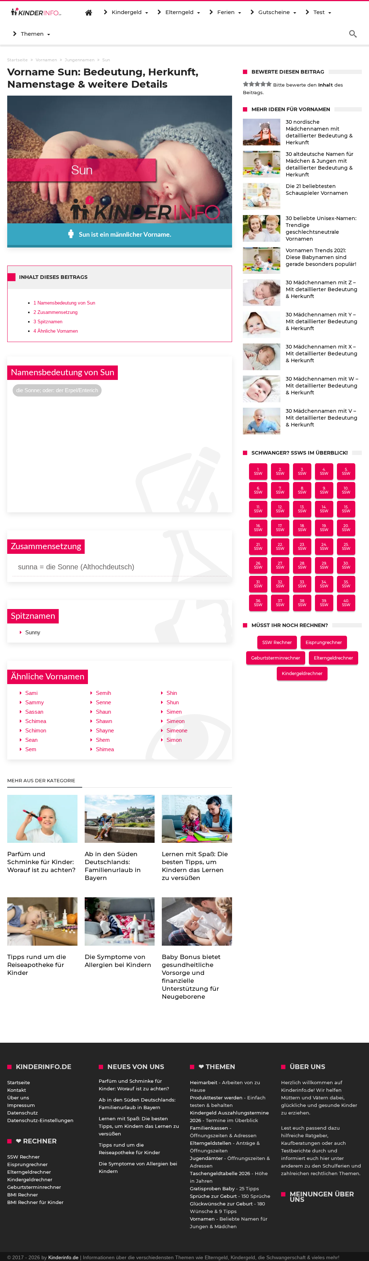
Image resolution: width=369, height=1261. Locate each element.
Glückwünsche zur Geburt (221, 1204)
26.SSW (258, 565)
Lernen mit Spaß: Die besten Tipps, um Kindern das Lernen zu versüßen (139, 1126)
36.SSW (258, 603)
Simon (174, 740)
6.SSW (258, 490)
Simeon (175, 721)
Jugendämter (206, 1158)
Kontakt (16, 1090)
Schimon (35, 730)
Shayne (105, 730)
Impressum (21, 1105)
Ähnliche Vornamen (56, 331)
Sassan (34, 712)
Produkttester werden (216, 1097)
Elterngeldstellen (210, 1143)
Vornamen (202, 1219)
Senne (103, 702)
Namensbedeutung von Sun (64, 303)
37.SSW (280, 603)
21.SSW (258, 546)
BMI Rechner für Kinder (35, 1202)
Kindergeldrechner (302, 673)
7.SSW (280, 490)
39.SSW (324, 603)
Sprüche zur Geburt (213, 1196)
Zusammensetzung (55, 312)
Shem (103, 740)
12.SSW (280, 509)
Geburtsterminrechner (275, 658)
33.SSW (302, 584)
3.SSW (302, 471)
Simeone (176, 730)
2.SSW (280, 471)
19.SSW (324, 528)
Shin (171, 693)
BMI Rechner (22, 1194)
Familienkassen (209, 1128)
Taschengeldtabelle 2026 (220, 1173)
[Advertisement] (119, 453)
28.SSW (302, 565)
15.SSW (346, 509)
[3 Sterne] (257, 84)
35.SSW (346, 584)
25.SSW (346, 546)
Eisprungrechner (324, 642)
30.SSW (346, 565)
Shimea (105, 749)
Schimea (35, 721)
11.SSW (258, 509)
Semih (103, 693)
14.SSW (324, 509)
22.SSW (280, 546)
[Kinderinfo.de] (36, 12)
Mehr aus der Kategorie (42, 780)
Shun (172, 702)
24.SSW (324, 546)
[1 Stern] (246, 84)
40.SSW (346, 603)
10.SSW (346, 490)
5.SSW (346, 471)
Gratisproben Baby (212, 1188)
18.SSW (302, 528)
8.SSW (302, 490)
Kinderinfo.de (63, 1257)
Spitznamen (48, 321)
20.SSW (346, 528)
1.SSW (258, 471)
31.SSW (258, 584)
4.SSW (324, 471)
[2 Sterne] (251, 84)
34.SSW (324, 584)
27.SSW (280, 565)
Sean (31, 740)
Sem (30, 749)
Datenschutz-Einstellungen (40, 1120)
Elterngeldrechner (333, 658)
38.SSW (302, 603)
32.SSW (280, 584)
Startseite (18, 1082)
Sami (31, 693)
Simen (174, 712)
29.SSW (324, 565)
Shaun (103, 712)
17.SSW (280, 528)
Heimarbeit (203, 1082)
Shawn (104, 721)
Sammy (34, 702)
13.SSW (302, 509)
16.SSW (258, 528)
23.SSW (302, 546)
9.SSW (324, 490)
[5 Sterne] (269, 84)
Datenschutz (22, 1113)
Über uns (18, 1097)
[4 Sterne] (263, 84)
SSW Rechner (277, 642)
